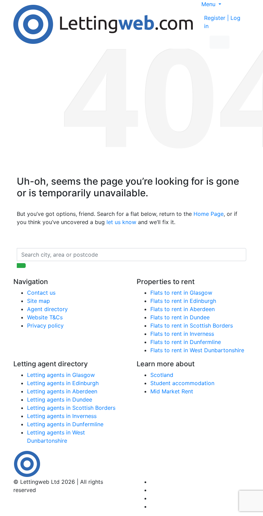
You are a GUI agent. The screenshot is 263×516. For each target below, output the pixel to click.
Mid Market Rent (171, 391)
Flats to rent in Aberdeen (182, 309)
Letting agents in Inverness (62, 416)
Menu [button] (209, 4)
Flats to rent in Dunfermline (185, 342)
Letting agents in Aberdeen (62, 391)
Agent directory (47, 309)
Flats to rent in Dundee (180, 317)
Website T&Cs (45, 317)
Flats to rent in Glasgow (181, 292)
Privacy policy (45, 325)
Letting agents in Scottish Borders (71, 407)
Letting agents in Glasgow (61, 374)
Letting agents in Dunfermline (65, 424)
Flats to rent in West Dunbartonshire (197, 350)
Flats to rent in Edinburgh (183, 300)
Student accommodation (182, 383)
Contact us (41, 292)
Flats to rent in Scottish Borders (191, 325)
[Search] (21, 265)
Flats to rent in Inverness (182, 333)
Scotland (161, 374)
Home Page (208, 213)
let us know (121, 222)
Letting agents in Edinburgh (63, 383)
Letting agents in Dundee (59, 399)
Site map (38, 300)
